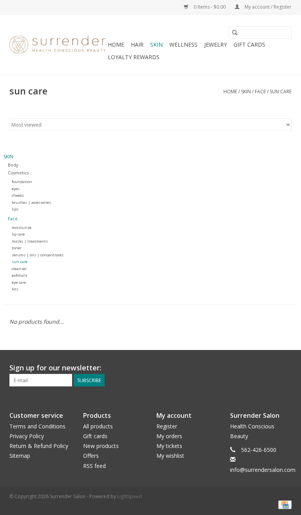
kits (15, 289)
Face (260, 91)
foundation (22, 181)
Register (166, 426)
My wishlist (170, 455)
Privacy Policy (26, 436)
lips (15, 209)
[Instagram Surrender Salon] (285, 368)
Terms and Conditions (37, 426)
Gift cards (249, 44)
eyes (16, 188)
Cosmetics (18, 173)
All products (98, 426)
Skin (156, 44)
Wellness (183, 44)
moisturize (21, 227)
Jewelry (215, 44)
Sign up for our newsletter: (55, 368)
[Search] (235, 32)
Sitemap (19, 455)
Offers (91, 455)
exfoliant (19, 275)
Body (13, 165)
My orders (169, 436)
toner (17, 247)
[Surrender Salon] (57, 45)
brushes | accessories (31, 202)
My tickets (169, 446)
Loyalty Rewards (134, 57)
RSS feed (94, 466)
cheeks (18, 195)
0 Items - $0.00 (209, 7)
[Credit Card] (284, 504)
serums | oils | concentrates (37, 255)
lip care (18, 234)
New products (101, 446)
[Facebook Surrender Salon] (271, 368)
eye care (19, 282)
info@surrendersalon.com (263, 469)
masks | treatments (30, 241)
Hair (137, 44)
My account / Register (267, 7)
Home (116, 44)
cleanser (19, 268)
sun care (281, 91)
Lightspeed (129, 496)
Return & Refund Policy (38, 446)
